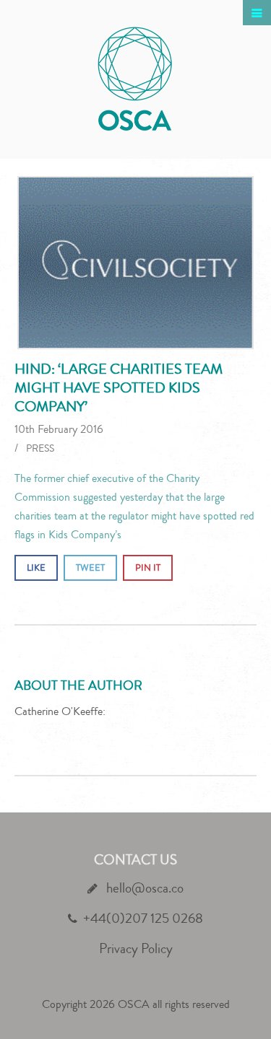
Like (36, 567)
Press (40, 449)
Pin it (147, 567)
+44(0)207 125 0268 (143, 918)
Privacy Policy (136, 949)
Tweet (90, 567)
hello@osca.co (143, 888)
